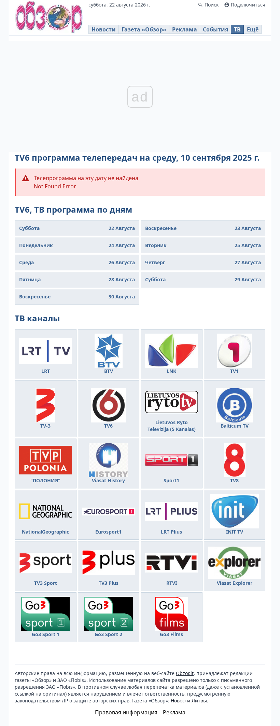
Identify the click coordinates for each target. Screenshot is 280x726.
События (215, 29)
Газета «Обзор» (144, 29)
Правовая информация (126, 712)
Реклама (184, 29)
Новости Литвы (189, 700)
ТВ (237, 29)
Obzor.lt (185, 673)
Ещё (252, 29)
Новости (104, 29)
